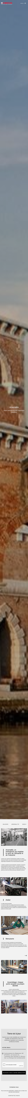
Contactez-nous (14, 1095)
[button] (26, 956)
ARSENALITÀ (15, 824)
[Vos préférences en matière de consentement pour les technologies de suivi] (25, 1095)
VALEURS (5, 824)
